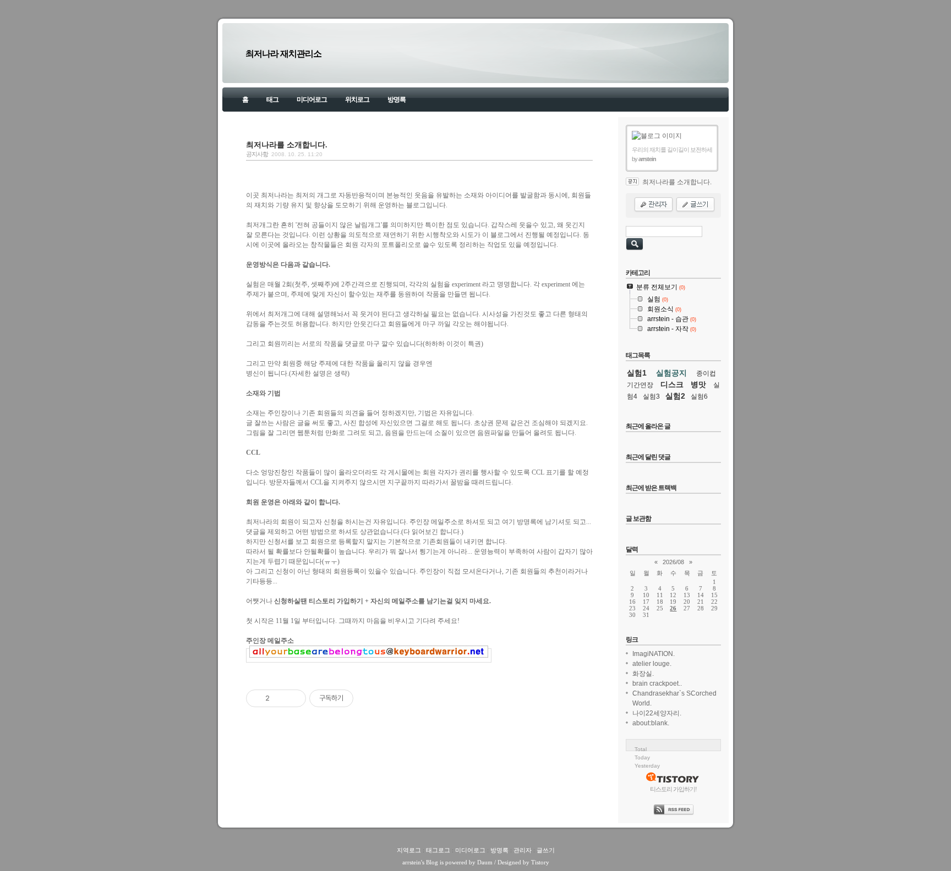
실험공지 (671, 372)
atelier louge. (651, 664)
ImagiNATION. (653, 654)
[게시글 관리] (293, 698)
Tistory (540, 862)
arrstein (411, 862)
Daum (485, 862)
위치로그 (357, 99)
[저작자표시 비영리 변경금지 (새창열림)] (368, 698)
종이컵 (706, 373)
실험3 (651, 396)
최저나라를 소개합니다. (286, 144)
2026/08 (673, 562)
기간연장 (640, 385)
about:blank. (650, 723)
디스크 (672, 384)
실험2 (675, 396)
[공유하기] (280, 698)
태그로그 (438, 850)
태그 (272, 99)
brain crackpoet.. (657, 683)
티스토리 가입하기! (673, 789)
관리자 (522, 850)
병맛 (698, 384)
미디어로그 (312, 99)
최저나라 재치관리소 (283, 53)
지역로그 (409, 850)
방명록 (396, 99)
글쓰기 (546, 850)
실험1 (637, 372)
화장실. (643, 673)
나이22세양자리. (656, 713)
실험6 (699, 396)
